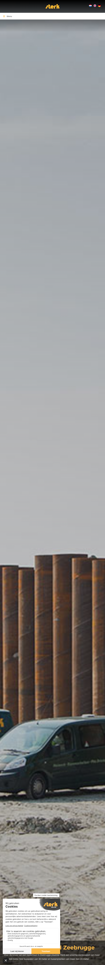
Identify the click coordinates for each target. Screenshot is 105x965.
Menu (9, 16)
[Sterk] (52, 6)
